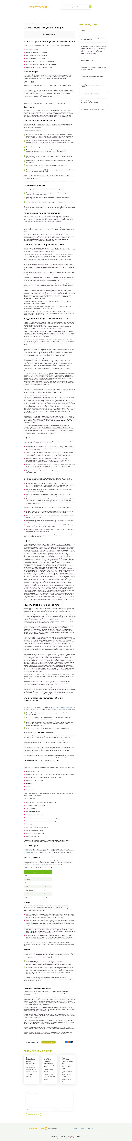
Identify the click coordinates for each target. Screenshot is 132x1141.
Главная (75, 1128)
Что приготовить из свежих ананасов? (92, 109)
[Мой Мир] (70, 1042)
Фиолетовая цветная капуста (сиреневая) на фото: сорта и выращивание (31, 1061)
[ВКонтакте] (66, 1042)
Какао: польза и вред (87, 60)
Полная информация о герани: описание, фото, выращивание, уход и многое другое (67, 1063)
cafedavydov (38, 7)
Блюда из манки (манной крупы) (91, 93)
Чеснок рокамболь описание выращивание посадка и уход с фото (49, 1062)
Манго (83, 30)
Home (26, 24)
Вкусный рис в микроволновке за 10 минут (92, 85)
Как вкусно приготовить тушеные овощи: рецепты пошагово (93, 68)
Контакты (90, 1128)
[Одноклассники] (68, 1042)
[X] (72, 1042)
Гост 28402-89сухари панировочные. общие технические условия (92, 101)
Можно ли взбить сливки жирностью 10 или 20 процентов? (93, 38)
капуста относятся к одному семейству (63, 707)
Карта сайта (82, 1128)
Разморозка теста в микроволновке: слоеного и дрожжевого (92, 76)
